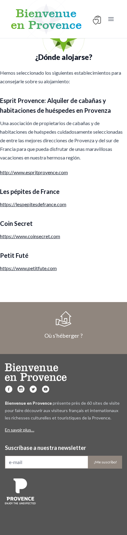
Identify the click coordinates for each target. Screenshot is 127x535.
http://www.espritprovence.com (34, 172)
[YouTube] (45, 389)
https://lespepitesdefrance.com (33, 204)
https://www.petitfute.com (28, 268)
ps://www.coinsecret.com (33, 236)
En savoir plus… (19, 429)
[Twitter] (33, 389)
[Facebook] (8, 389)
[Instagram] (21, 389)
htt (3, 236)
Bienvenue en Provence (46, 19)
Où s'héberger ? (63, 335)
